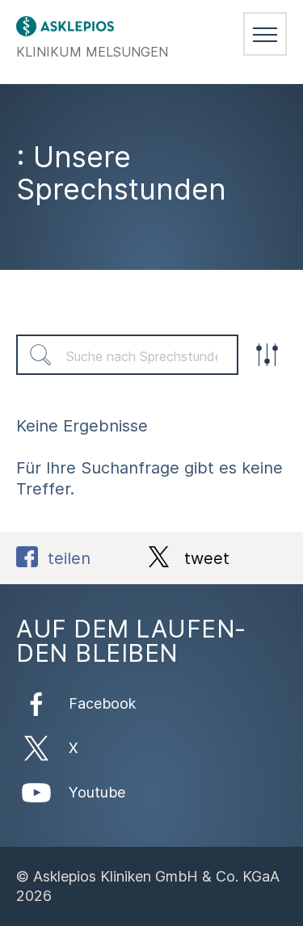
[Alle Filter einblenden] (266, 355)
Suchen (40, 355)
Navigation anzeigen (265, 34)
